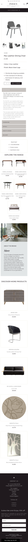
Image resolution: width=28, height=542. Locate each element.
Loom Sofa (14, 388)
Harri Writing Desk (20, 196)
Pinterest (14, 505)
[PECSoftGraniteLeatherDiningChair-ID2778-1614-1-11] (14, 29)
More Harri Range (20, 171)
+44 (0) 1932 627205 (15, 484)
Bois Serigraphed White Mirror (14, 462)
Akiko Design (18, 538)
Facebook (14, 502)
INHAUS (13, 3)
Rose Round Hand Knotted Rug (14, 425)
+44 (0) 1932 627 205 (14, 1)
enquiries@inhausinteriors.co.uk (14, 485)
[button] (2, 4)
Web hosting (9, 538)
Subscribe (14, 529)
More (6, 53)
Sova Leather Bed (14, 218)
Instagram (14, 504)
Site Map (14, 536)
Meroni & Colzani (14, 349)
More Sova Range (14, 216)
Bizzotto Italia (14, 423)
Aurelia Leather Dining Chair (14, 351)
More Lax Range (7, 171)
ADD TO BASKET (16, 83)
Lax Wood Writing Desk (7, 174)
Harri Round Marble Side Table (7, 196)
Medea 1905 (14, 312)
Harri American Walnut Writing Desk (21, 174)
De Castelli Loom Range (14, 386)
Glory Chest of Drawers (14, 314)
